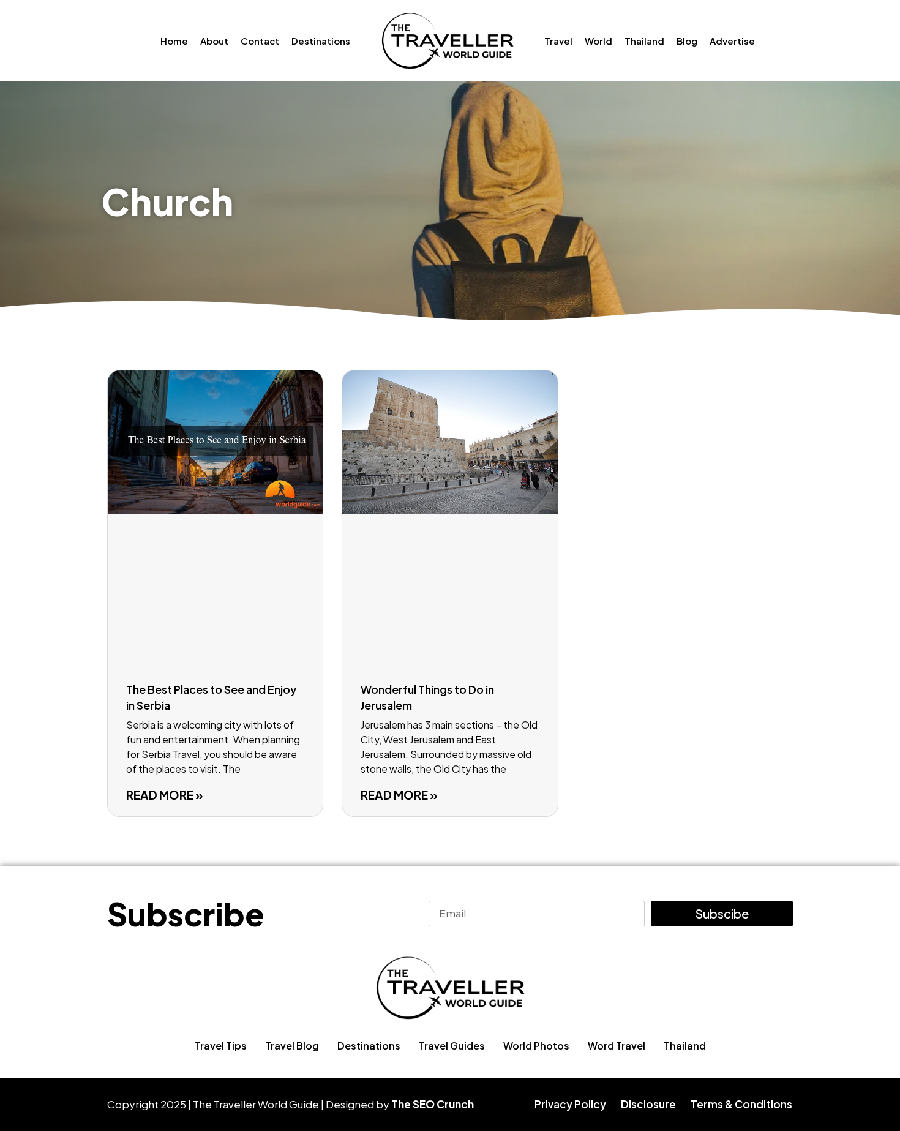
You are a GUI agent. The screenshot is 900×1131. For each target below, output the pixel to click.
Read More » (164, 794)
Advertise (732, 41)
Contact (260, 41)
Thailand (644, 41)
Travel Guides (452, 1045)
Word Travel (616, 1045)
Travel (558, 41)
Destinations (320, 41)
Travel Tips (221, 1045)
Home (174, 41)
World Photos (536, 1045)
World (598, 41)
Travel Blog (292, 1045)
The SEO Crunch (432, 1104)
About (214, 41)
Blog (687, 41)
